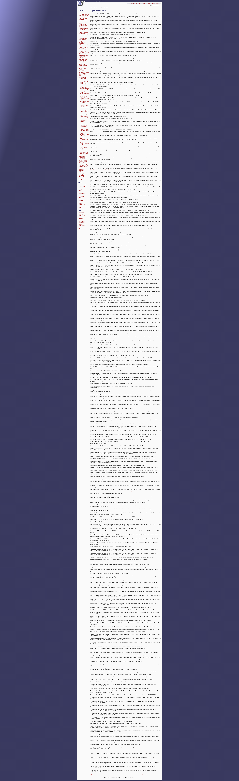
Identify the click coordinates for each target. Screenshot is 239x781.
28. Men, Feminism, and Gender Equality (84, 155)
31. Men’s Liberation (83, 161)
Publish (143, 3)
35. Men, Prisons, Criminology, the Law (83, 172)
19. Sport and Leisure (83, 59)
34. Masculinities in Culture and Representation (83, 169)
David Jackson (82, 215)
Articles (130, 3)
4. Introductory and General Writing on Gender (83, 22)
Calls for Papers (82, 186)
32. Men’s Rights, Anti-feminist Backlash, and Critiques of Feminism (84, 164)
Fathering (81, 187)
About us (149, 3)
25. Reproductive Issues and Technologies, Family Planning (84, 73)
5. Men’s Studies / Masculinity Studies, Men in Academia (83, 25)
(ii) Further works (84, 105)
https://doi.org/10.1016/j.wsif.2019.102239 (99, 170)
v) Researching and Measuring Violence (84, 153)
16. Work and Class (83, 53)
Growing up (81, 189)
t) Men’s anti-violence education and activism (84, 145)
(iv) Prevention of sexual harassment (85, 111)
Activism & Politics (83, 184)
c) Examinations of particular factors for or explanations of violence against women (84, 90)
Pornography (81, 194)
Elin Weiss (81, 217)
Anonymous (81, 212)
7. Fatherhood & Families (82, 30)
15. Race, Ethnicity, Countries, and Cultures (84, 52)
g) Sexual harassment (84, 101)
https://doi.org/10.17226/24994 (133, 491)
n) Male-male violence (85, 130)
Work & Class (82, 204)
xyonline (80, 228)
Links (139, 3)
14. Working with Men (83, 50)
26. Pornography (82, 77)
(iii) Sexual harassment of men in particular (85, 108)
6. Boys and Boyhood (83, 28)
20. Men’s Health (82, 60)
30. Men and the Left (83, 160)
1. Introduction (82, 13)
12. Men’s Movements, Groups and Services (84, 45)
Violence (80, 203)
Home (91, 7)
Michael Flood (82, 221)
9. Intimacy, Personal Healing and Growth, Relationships (83, 36)
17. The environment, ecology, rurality (83, 56)
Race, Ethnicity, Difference (82, 197)
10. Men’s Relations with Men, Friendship (84, 39)
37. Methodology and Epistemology (83, 177)
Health (80, 190)
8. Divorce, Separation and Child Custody (83, 33)
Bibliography (97, 7)
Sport (80, 201)
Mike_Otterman (82, 222)
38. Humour (81, 179)
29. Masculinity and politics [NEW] (83, 158)
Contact (158, 3)
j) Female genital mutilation (83, 121)
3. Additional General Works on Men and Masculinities (83, 18)
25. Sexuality (81, 75)
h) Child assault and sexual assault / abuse (84, 114)
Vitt (79, 227)
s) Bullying (82, 142)
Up (125, 774)
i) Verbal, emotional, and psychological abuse (84, 118)
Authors (135, 3)
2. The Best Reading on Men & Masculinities (84, 15)
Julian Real (81, 219)
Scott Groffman (82, 225)
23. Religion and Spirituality (82, 69)
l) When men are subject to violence (84, 126)
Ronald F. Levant (82, 224)
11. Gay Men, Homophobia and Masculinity (82, 42)
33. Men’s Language (83, 166)
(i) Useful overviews (83, 103)
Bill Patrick (81, 214)
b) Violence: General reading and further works (84, 85)
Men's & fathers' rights (84, 192)
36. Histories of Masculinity (82, 175)
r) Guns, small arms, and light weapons (84, 140)
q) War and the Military (83, 138)
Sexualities (81, 200)
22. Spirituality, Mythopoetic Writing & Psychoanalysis (83, 65)
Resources (81, 199)
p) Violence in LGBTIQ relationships (84, 135)
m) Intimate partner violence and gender (84, 128)
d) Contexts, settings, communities (84, 94)
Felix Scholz (81, 218)
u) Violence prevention (82, 150)
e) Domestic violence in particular (84, 97)
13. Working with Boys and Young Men (83, 48)
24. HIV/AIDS (82, 70)
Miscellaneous (82, 193)
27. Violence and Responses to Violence (84, 79)
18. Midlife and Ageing (84, 57)
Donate (153, 3)
